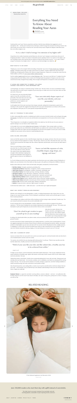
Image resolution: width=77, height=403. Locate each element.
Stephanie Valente (39, 31)
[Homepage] (38, 4)
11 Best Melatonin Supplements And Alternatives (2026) (38, 375)
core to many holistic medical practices (33, 73)
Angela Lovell (21, 76)
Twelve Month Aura (54, 69)
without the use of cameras (32, 126)
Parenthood (38, 377)
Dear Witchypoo (36, 76)
